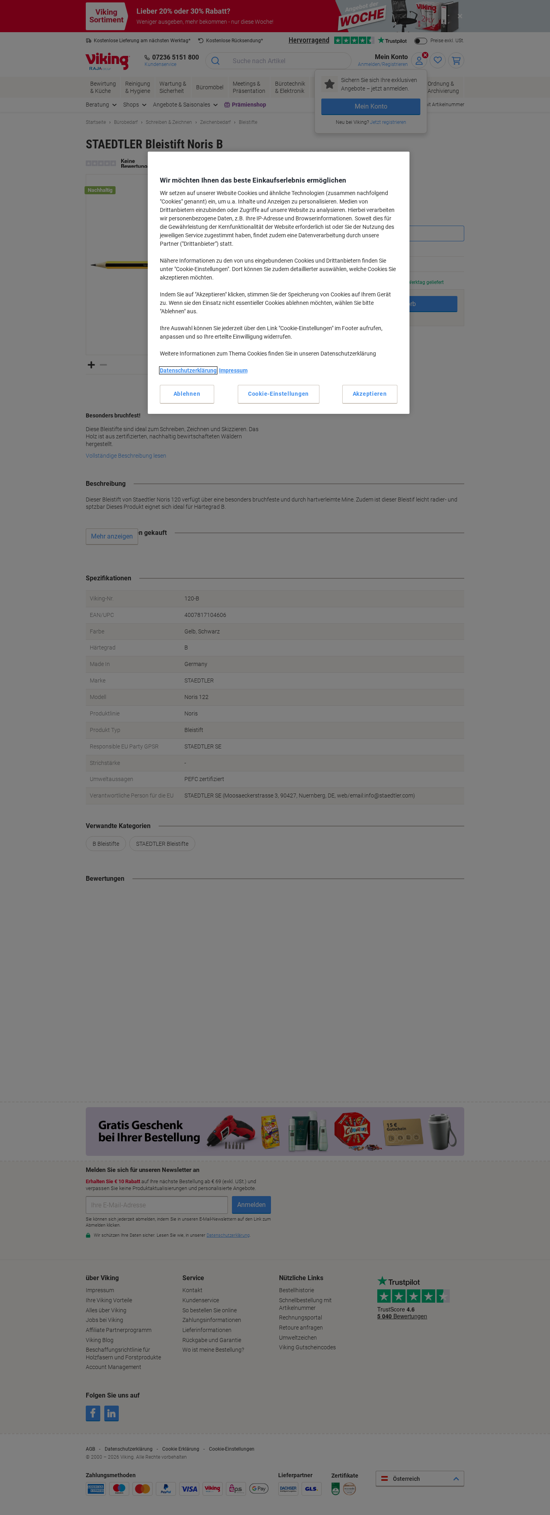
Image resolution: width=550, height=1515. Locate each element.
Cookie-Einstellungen (278, 394)
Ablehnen (187, 394)
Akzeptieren (370, 394)
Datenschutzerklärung (188, 370)
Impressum (233, 370)
